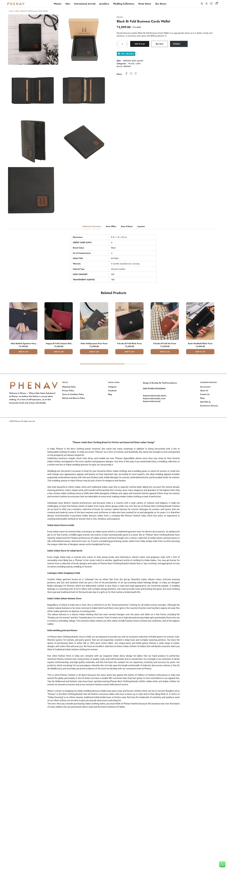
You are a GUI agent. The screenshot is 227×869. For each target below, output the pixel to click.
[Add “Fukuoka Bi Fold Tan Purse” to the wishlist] (174, 312)
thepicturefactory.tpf (151, 401)
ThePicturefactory (169, 383)
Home (11, 11)
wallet (137, 63)
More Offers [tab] (111, 226)
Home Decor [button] (144, 3)
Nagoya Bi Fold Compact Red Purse (58, 344)
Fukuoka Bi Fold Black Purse (129, 343)
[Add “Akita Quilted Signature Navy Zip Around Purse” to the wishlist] (32, 312)
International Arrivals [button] (85, 3)
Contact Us (204, 394)
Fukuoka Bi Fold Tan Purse (164, 343)
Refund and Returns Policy (73, 398)
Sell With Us (205, 402)
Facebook (112, 390)
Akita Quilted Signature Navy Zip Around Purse (23, 344)
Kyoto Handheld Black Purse (200, 343)
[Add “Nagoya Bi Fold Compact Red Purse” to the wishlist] (68, 312)
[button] (23, 351)
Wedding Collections (123, 3)
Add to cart (140, 43)
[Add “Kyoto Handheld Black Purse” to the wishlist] (209, 312)
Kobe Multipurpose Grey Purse (94, 343)
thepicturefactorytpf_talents (154, 395)
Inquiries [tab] (141, 226)
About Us (204, 390)
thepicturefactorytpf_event (154, 398)
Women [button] (57, 3)
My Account (205, 386)
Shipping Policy (69, 386)
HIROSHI (127, 66)
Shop (17, 11)
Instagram (112, 386)
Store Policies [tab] (127, 226)
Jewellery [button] (104, 3)
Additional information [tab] (91, 226)
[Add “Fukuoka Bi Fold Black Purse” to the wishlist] (138, 312)
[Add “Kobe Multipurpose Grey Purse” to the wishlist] (103, 312)
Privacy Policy (68, 390)
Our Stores (160, 3)
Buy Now (160, 43)
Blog (110, 394)
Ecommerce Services (209, 405)
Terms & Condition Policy (73, 394)
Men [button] (67, 3)
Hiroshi (120, 17)
